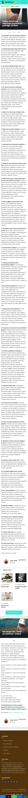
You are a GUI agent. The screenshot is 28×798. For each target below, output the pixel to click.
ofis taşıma (6, 753)
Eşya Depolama (7, 744)
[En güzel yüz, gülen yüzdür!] (21, 578)
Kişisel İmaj (24, 6)
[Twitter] (10, 563)
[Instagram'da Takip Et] (17, 781)
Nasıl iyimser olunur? (5, 606)
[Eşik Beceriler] (7, 578)
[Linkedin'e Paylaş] (19, 796)
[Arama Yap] (23, 2)
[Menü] (25, 2)
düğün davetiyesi (8, 740)
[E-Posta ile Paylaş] (25, 796)
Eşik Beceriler (5, 586)
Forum (5, 6)
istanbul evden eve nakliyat (11, 747)
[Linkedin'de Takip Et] (8, 781)
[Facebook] (12, 563)
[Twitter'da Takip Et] (5, 781)
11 (14, 640)
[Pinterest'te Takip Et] (11, 781)
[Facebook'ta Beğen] (3, 781)
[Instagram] (13, 563)
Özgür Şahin (22, 789)
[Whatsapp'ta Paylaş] (14, 796)
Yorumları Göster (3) (13, 612)
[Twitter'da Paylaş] (8, 796)
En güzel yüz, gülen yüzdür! (21, 587)
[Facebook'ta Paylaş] (3, 796)
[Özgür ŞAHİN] (6, 562)
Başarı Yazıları (15, 6)
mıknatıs (5, 750)
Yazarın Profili (22, 559)
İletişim (19, 794)
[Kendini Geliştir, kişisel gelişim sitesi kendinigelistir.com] (9, 2)
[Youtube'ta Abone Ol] (14, 781)
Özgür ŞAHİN (13, 561)
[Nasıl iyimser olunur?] (7, 596)
